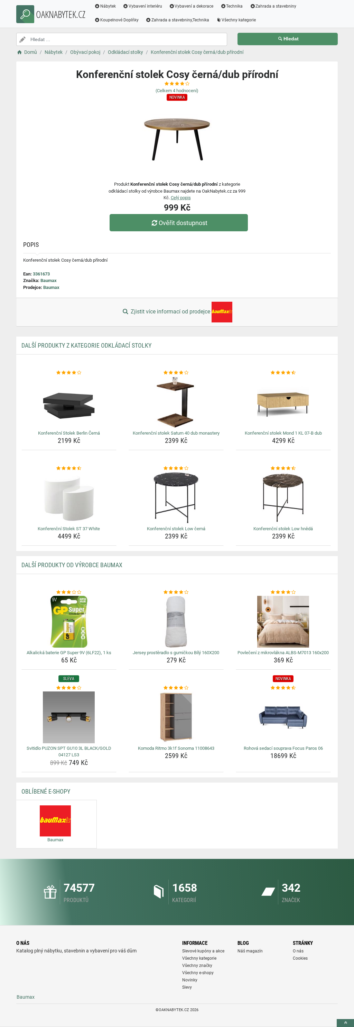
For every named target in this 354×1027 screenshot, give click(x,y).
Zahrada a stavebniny (275, 6)
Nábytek (108, 6)
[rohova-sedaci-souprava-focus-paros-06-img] (283, 717)
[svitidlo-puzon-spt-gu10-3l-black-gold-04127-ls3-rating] (69, 688)
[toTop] (345, 1023)
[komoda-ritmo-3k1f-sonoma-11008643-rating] (176, 688)
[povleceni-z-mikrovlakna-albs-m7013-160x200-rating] (283, 592)
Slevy (187, 987)
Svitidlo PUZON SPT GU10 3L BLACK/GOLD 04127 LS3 (69, 752)
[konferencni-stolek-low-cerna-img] (176, 498)
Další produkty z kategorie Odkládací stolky (86, 345)
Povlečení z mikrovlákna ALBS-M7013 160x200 (283, 652)
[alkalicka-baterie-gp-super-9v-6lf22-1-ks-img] (69, 622)
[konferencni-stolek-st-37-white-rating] (69, 468)
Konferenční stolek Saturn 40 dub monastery (176, 433)
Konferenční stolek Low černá (176, 528)
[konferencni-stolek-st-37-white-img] (69, 498)
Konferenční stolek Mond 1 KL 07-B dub (283, 433)
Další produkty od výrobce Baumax (71, 565)
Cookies (300, 958)
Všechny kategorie (239, 20)
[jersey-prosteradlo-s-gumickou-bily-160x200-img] (176, 622)
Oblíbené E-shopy (45, 791)
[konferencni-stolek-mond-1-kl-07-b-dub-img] (283, 402)
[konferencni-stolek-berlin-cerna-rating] (69, 372)
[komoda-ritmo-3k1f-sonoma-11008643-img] (176, 717)
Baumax (48, 280)
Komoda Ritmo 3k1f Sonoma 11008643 (176, 748)
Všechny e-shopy (198, 972)
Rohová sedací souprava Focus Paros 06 (283, 748)
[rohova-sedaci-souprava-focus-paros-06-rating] (283, 688)
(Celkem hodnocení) (177, 90)
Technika (234, 6)
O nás (298, 951)
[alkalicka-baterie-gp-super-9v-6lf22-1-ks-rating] (69, 592)
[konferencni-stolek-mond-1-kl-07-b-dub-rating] (283, 372)
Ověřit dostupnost (183, 222)
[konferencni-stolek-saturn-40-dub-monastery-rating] (176, 372)
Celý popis (181, 197)
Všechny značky (197, 965)
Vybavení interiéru (145, 6)
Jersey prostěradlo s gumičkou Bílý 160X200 (176, 652)
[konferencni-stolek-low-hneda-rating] (283, 468)
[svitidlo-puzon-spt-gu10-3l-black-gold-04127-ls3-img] (69, 717)
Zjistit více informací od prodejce (170, 311)
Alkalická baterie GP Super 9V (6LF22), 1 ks (69, 652)
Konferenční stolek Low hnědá (283, 528)
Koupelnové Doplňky (119, 20)
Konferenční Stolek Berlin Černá (69, 433)
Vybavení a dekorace (194, 6)
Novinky (189, 980)
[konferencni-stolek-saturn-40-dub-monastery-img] (176, 402)
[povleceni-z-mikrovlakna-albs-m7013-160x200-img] (283, 622)
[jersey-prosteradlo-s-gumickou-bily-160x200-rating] (176, 592)
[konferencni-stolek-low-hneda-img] (283, 498)
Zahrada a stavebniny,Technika (180, 20)
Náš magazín (250, 951)
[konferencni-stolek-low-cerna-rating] (176, 468)
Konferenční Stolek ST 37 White (69, 528)
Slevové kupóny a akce (203, 951)
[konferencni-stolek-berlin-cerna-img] (69, 402)
